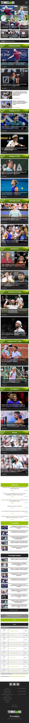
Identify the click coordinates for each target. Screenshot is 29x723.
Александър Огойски (13, 630)
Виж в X (12, 490)
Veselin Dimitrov (12, 648)
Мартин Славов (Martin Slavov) (15, 644)
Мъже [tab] (14, 620)
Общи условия (14, 706)
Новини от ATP (14, 111)
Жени (26, 674)
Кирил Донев (12, 635)
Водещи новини (14, 46)
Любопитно (14, 249)
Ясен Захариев (12, 657)
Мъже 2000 (15, 674)
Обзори (14, 432)
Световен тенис (14, 201)
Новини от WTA (14, 156)
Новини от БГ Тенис (14, 341)
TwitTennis (14, 485)
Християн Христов (13, 639)
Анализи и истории (14, 292)
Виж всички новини (14, 610)
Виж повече (4, 66)
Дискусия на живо (8, 41)
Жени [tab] (14, 624)
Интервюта (14, 389)
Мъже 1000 (21, 674)
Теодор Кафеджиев (13, 653)
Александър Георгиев (14, 666)
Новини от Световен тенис (7, 694)
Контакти (14, 705)
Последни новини (14, 555)
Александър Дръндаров (14, 670)
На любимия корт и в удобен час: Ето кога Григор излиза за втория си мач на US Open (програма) (14, 17)
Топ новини (14, 523)
